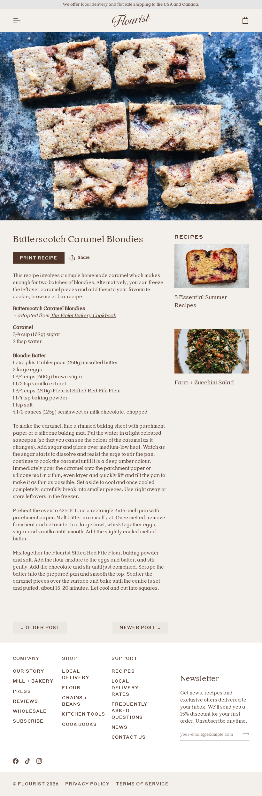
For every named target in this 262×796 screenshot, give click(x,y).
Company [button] (26, 658)
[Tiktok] (27, 761)
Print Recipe (39, 257)
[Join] (244, 733)
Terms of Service (142, 783)
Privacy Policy (87, 783)
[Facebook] (16, 761)
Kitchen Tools (83, 714)
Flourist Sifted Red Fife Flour (87, 391)
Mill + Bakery (33, 681)
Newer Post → (140, 627)
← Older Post (40, 627)
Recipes (123, 671)
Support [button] (124, 658)
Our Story (28, 671)
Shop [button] (69, 658)
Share (83, 257)
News (120, 727)
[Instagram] (39, 761)
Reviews (25, 701)
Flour (71, 687)
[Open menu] (22, 20)
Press (22, 691)
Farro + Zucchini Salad (204, 382)
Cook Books (79, 724)
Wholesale (30, 711)
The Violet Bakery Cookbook (83, 315)
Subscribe (28, 721)
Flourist (32, 783)
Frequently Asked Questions (129, 711)
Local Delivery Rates (125, 687)
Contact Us (129, 737)
